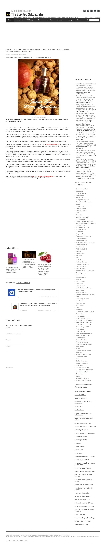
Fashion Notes (80, 225)
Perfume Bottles (80, 316)
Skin (77, 359)
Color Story (79, 215)
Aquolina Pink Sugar (52, 144)
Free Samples (80, 247)
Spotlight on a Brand (82, 363)
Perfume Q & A (80, 331)
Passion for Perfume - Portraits (85, 311)
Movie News (79, 283)
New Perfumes (80, 303)
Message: (9, 346)
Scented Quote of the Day (83, 354)
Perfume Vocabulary (82, 342)
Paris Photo (79, 309)
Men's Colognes (80, 281)
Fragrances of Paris (81, 238)
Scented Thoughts (81, 356)
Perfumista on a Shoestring (84, 344)
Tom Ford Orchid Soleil (81, 524)
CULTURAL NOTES (82, 219)
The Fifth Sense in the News (84, 369)
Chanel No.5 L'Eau (80, 395)
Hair (77, 257)
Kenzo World (78, 453)
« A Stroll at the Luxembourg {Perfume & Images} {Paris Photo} (24, 49)
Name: (8, 327)
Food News (79, 231)
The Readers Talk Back (83, 372)
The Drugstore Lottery (82, 367)
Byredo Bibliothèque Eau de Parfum (85, 426)
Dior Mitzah (78, 443)
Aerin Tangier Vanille (81, 440)
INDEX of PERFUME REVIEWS (85, 270)
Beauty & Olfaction (81, 193)
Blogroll (78, 204)
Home (10, 20)
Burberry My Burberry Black (83, 468)
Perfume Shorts (80, 337)
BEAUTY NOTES (81, 197)
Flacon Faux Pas (81, 229)
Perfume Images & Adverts (84, 327)
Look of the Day (80, 275)
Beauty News (80, 195)
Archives (11, 540)
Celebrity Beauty (81, 208)
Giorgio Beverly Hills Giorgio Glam (85, 471)
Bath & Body (79, 191)
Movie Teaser (80, 290)
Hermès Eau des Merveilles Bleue (85, 433)
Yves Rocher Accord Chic (82, 499)
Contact (91, 17)
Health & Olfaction (81, 262)
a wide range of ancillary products (43, 176)
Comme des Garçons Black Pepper (85, 518)
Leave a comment (23, 282)
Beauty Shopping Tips (82, 199)
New (39, 20)
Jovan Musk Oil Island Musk (83, 423)
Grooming (79, 255)
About (86, 17)
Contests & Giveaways (82, 217)
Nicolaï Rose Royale (81, 436)
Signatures (60, 20)
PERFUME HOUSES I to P (84, 322)
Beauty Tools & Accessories (84, 202)
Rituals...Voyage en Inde (82, 459)
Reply (54, 297)
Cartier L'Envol (79, 449)
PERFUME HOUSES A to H (84, 320)
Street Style (79, 365)
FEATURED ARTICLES (83, 227)
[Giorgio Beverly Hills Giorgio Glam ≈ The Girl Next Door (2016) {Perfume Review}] (13, 258)
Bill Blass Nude (79, 410)
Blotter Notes (80, 206)
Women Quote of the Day (83, 380)
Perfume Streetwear (82, 340)
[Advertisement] (53, 3)
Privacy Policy (97, 17)
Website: (8, 340)
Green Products (80, 253)
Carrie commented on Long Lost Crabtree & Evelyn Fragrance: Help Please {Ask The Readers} (85, 152)
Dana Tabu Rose (79, 446)
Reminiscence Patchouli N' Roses (85, 456)
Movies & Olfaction (81, 292)
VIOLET (78, 376)
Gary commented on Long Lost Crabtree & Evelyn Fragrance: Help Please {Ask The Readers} (85, 143)
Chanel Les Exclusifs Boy (82, 493)
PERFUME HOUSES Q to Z (84, 324)
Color (77, 212)
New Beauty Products (82, 298)
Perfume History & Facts (83, 318)
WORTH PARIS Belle (81, 398)
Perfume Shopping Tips (83, 335)
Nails (77, 296)
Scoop (70, 20)
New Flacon (79, 301)
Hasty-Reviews (80, 260)
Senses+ (79, 20)
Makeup (78, 279)
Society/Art (49, 20)
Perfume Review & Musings (84, 333)
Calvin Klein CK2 (80, 514)
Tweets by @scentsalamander (83, 182)
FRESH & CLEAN (81, 249)
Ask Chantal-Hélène (82, 189)
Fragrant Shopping (81, 244)
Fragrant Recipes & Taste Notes (85, 242)
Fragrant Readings (81, 240)
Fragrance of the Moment (83, 236)
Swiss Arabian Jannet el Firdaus (84, 503)
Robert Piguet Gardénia (81, 430)
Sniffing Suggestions (82, 361)
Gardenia (78, 251)
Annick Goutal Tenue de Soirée (84, 484)
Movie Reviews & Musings (84, 288)
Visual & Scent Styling (82, 378)
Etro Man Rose (79, 406)
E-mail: (13, 334)
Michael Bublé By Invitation (83, 496)
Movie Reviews (80, 286)
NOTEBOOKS (80, 305)
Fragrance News (81, 234)
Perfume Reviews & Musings (25, 20)
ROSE (78, 348)
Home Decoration (81, 266)
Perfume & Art (80, 314)
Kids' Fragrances (81, 273)
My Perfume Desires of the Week (85, 294)
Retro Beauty (80, 346)
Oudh (77, 307)
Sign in (8, 325)
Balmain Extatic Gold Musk (82, 521)
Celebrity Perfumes (81, 210)
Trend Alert (79, 374)
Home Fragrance (81, 268)
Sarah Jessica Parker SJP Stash (84, 506)
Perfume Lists (80, 329)
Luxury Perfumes (81, 277)
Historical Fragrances (82, 264)
